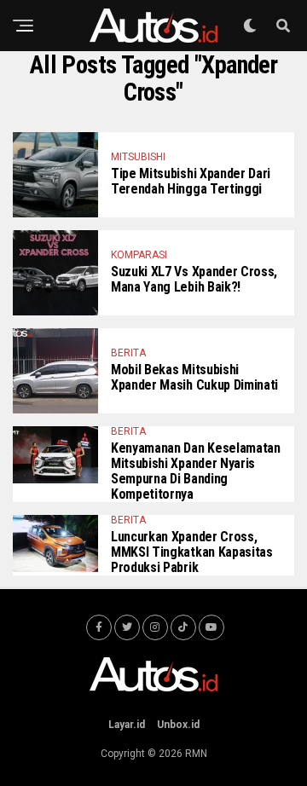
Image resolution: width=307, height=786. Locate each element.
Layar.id (126, 725)
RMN (196, 754)
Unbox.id (178, 725)
